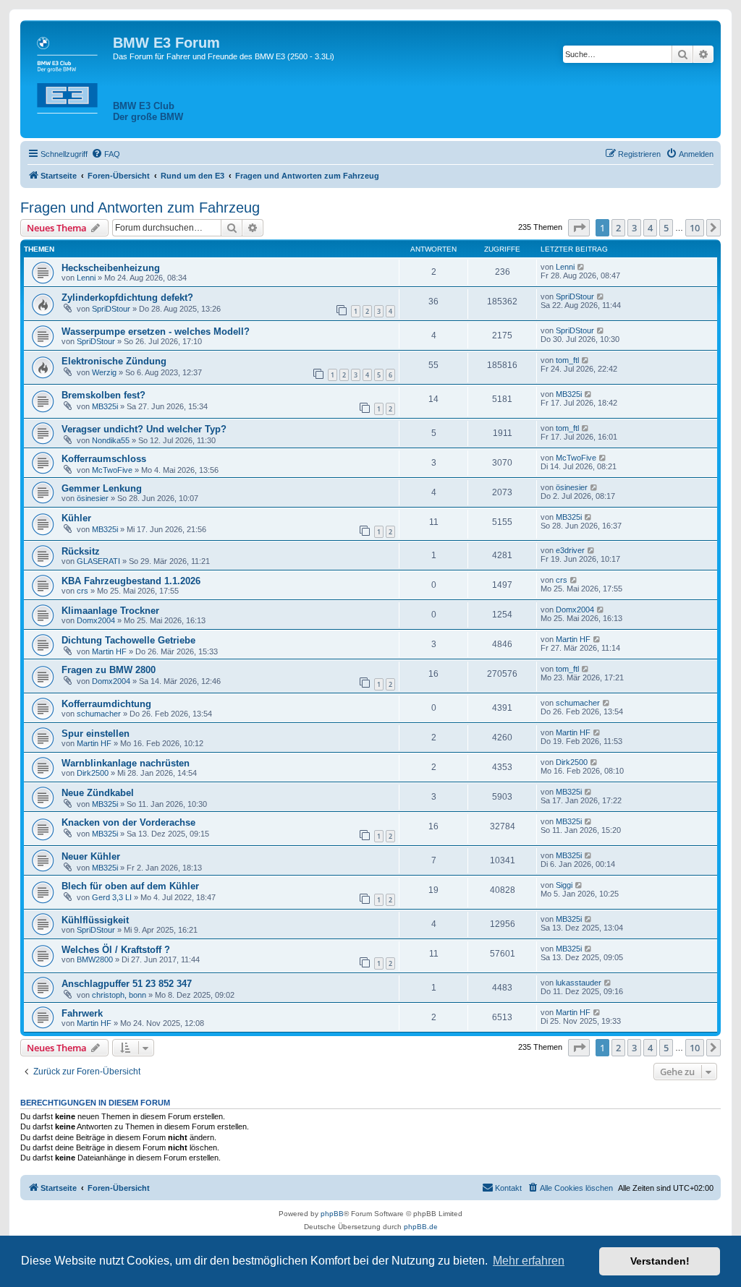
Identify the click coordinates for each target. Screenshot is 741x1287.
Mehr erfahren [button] (528, 1260)
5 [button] (666, 227)
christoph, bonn (119, 995)
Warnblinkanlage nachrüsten (126, 763)
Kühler (76, 518)
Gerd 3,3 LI (112, 897)
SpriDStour (111, 308)
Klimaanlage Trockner (110, 610)
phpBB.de (421, 1227)
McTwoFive (112, 470)
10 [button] (695, 227)
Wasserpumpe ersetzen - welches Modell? (156, 331)
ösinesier (93, 498)
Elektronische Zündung (114, 361)
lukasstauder (578, 982)
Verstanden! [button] (660, 1261)
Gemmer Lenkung (102, 488)
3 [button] (634, 227)
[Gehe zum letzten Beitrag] (581, 266)
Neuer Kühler (91, 856)
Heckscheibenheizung (111, 267)
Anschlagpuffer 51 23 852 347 (127, 983)
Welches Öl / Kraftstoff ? (116, 949)
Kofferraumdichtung (106, 703)
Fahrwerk (82, 1013)
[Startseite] (68, 72)
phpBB (332, 1214)
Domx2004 (96, 620)
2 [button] (618, 227)
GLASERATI (98, 561)
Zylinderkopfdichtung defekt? (127, 297)
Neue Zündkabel (98, 792)
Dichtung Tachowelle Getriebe (128, 640)
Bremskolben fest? (103, 395)
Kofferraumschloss (104, 458)
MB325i (105, 406)
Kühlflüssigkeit (95, 920)
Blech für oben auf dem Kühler (130, 886)
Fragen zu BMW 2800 (109, 669)
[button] (579, 227)
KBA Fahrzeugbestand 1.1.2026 (131, 581)
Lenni (86, 277)
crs (82, 590)
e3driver (570, 550)
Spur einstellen (96, 733)
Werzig (104, 372)
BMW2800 (95, 959)
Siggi (564, 885)
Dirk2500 (93, 773)
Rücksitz (81, 551)
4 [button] (650, 227)
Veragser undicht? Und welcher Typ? (144, 429)
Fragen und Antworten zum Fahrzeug (140, 207)
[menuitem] (105, 154)
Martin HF (109, 651)
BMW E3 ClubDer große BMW (148, 111)
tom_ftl (567, 360)
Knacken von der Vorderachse (128, 822)
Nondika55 (111, 440)
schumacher (99, 713)
